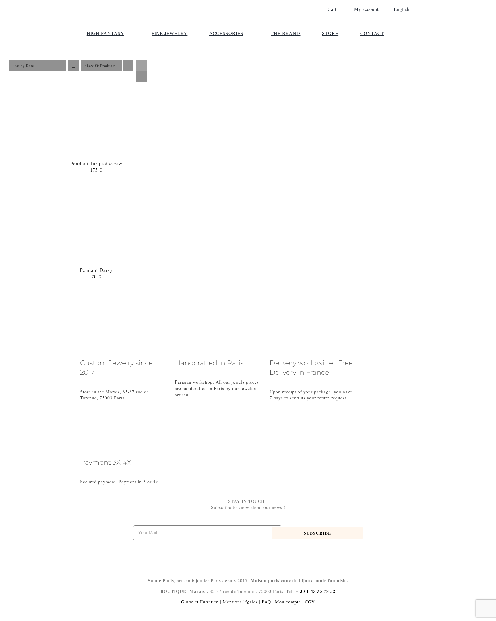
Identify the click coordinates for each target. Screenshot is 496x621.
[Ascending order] (73, 66)
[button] (407, 33)
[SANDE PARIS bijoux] (119, 6)
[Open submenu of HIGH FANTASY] (127, 33)
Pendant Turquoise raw (96, 163)
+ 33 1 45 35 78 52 (316, 591)
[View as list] (141, 76)
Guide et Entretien (200, 602)
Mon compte (288, 602)
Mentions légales (240, 602)
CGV (310, 602)
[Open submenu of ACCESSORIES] (246, 33)
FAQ (266, 602)
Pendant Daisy (96, 270)
